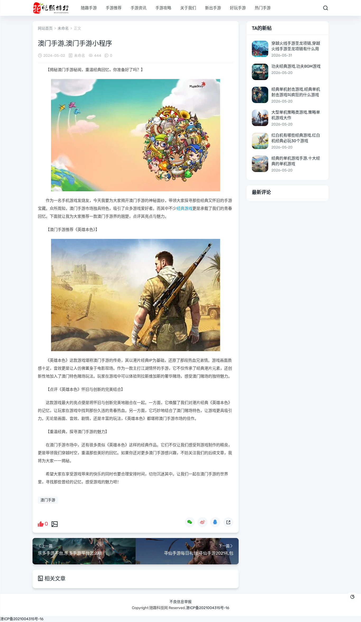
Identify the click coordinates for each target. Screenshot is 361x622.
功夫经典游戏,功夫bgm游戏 (296, 66)
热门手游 (263, 8)
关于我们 (188, 8)
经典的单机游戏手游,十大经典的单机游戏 (295, 161)
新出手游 (213, 8)
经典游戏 (184, 208)
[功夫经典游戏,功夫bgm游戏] (260, 72)
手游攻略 (163, 8)
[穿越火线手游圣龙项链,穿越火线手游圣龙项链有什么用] (260, 49)
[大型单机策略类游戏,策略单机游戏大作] (260, 118)
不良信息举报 (180, 602)
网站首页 (45, 28)
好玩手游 (238, 8)
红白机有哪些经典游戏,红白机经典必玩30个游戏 (295, 138)
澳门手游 (47, 500)
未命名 (63, 28)
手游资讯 (138, 8)
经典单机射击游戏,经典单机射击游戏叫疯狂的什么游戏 (295, 92)
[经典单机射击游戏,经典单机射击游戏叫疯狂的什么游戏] (260, 95)
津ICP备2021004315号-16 (207, 608)
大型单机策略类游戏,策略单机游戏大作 (295, 115)
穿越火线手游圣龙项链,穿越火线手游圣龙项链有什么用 (295, 46)
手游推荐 (114, 8)
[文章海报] (55, 523)
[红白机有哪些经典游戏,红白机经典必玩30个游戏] (260, 141)
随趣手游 (89, 8)
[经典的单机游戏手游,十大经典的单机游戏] (260, 164)
